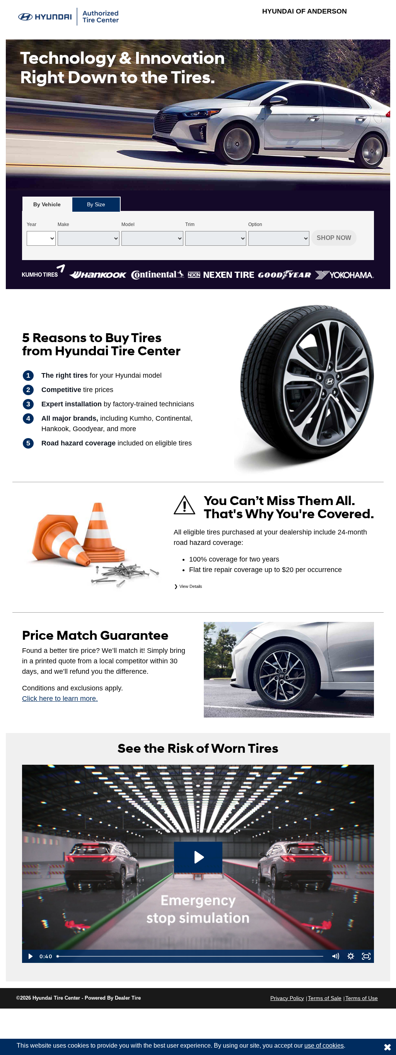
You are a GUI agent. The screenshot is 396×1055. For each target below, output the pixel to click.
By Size (96, 204)
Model (128, 224)
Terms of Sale (324, 998)
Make (63, 224)
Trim (190, 224)
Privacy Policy (287, 998)
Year (31, 224)
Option (255, 224)
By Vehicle (47, 204)
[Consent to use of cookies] (387, 1047)
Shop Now (334, 238)
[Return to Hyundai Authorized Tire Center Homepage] (68, 16)
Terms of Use (361, 998)
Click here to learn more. (60, 698)
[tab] (47, 204)
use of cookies (324, 1045)
